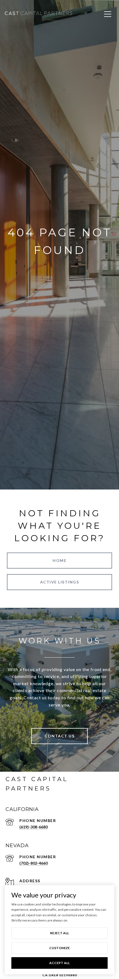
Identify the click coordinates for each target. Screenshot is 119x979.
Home (59, 560)
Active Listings (59, 582)
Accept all (59, 963)
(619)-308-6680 (33, 826)
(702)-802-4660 (33, 863)
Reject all (59, 933)
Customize (59, 948)
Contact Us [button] (59, 736)
